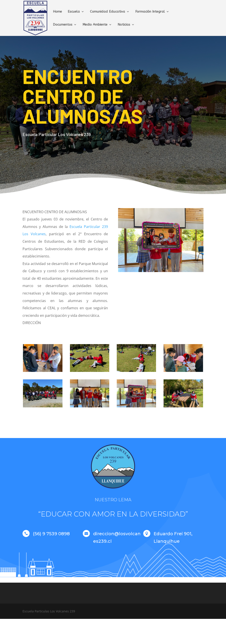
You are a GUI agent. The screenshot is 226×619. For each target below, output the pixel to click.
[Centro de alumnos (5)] (89, 407)
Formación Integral (150, 11)
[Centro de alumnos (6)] (42, 407)
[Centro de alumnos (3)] (136, 372)
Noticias (124, 24)
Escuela (74, 11)
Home (57, 11)
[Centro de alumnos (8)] (42, 372)
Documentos (62, 24)
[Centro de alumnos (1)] (183, 407)
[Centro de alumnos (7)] (89, 372)
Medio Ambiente (95, 24)
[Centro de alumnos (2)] (183, 372)
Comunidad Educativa (107, 11)
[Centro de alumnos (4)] (136, 407)
